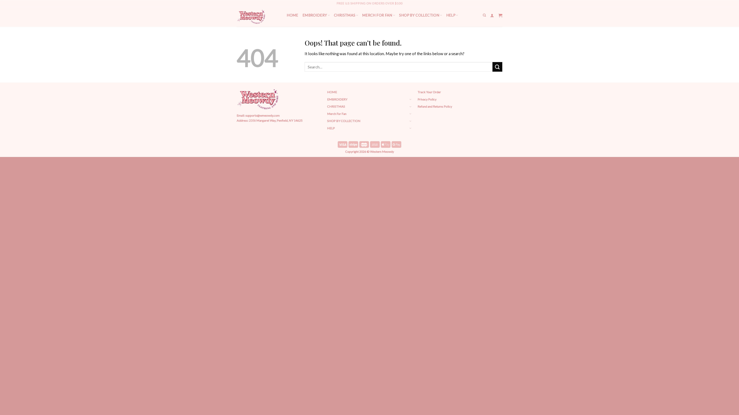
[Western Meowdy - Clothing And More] (251, 16)
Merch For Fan (377, 15)
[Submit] (497, 67)
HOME (292, 15)
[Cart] (500, 15)
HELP (451, 15)
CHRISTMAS (344, 15)
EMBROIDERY (315, 15)
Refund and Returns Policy (435, 106)
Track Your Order (429, 92)
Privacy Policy (427, 99)
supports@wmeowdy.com (262, 115)
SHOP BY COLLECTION (419, 15)
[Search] (484, 15)
